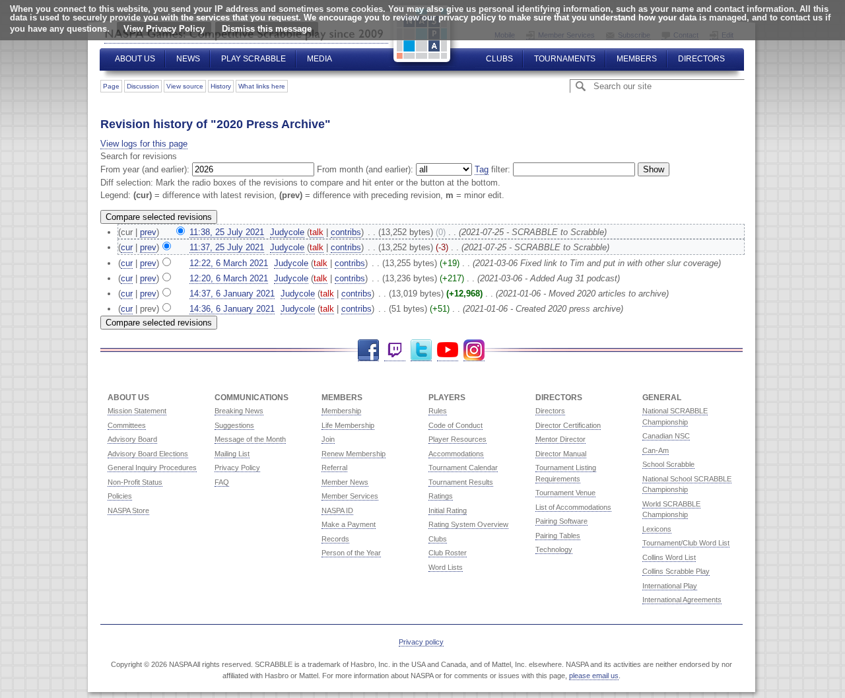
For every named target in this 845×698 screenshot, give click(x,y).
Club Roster (447, 553)
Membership (341, 411)
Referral (334, 467)
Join (328, 439)
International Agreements (682, 600)
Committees (127, 425)
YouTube (447, 350)
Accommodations (456, 454)
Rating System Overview (468, 524)
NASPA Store (128, 510)
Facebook (368, 350)
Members (637, 58)
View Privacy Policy (164, 29)
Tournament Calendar (463, 467)
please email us (594, 676)
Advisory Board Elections (148, 454)
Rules (437, 411)
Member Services (349, 496)
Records (335, 539)
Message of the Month (250, 439)
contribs (346, 232)
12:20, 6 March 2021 (228, 278)
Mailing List (232, 454)
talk (316, 232)
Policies (120, 496)
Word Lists (445, 567)
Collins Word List (669, 557)
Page (111, 86)
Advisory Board (132, 439)
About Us (135, 58)
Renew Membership (353, 454)
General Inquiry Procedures (152, 467)
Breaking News (239, 411)
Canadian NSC (666, 436)
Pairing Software (561, 521)
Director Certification (568, 425)
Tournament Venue (565, 493)
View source (184, 86)
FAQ (222, 482)
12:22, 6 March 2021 (228, 263)
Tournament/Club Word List (685, 543)
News (188, 58)
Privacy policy (421, 642)
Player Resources (457, 439)
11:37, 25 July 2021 (226, 247)
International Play (669, 586)
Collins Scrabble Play (676, 571)
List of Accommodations (573, 507)
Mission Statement (137, 411)
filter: (492, 169)
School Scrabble (668, 464)
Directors (701, 58)
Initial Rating (447, 510)
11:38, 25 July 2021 (226, 232)
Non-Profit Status (135, 482)
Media (319, 58)
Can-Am (655, 450)
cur (127, 247)
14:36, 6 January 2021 (232, 309)
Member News (344, 482)
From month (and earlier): (365, 169)
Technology (553, 549)
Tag (482, 169)
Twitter (421, 350)
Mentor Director (560, 439)
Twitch (394, 350)
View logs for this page (143, 144)
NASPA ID (337, 510)
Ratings (440, 496)
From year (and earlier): (144, 169)
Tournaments (564, 58)
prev (148, 232)
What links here (261, 86)
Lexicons (656, 529)
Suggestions (234, 425)
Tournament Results (460, 482)
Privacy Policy (237, 467)
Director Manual (560, 454)
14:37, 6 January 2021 (232, 293)
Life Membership (347, 425)
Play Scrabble (253, 58)
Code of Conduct (455, 425)
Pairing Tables (557, 536)
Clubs (499, 58)
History (221, 86)
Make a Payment (348, 524)
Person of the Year (351, 553)
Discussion (143, 86)
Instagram (474, 350)
